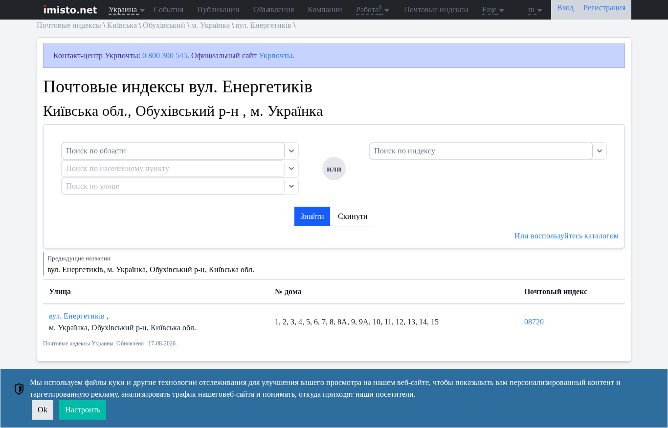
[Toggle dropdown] (291, 151)
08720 (534, 322)
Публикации (218, 9)
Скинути (353, 216)
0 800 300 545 (164, 55)
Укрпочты (275, 55)
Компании (325, 9)
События (168, 9)
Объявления (273, 9)
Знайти (312, 216)
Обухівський (164, 25)
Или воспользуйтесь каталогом (566, 236)
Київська (122, 25)
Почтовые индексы (436, 9)
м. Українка (210, 25)
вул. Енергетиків (263, 25)
